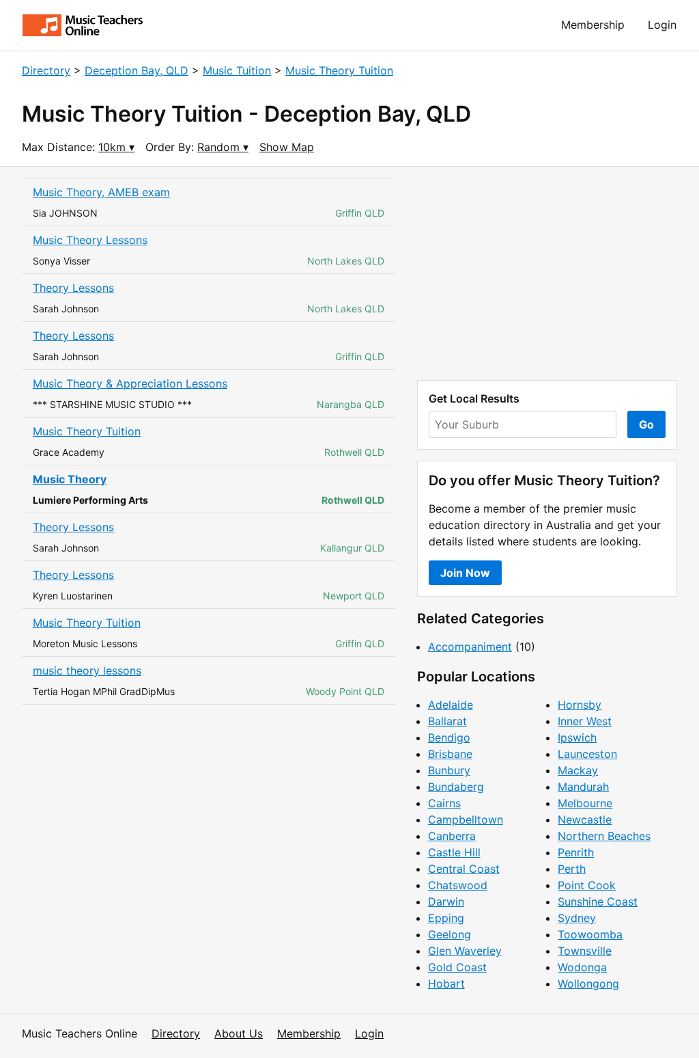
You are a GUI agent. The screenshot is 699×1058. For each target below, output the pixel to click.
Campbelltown (465, 819)
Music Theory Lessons (90, 240)
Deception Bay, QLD (136, 70)
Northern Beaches (604, 836)
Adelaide (450, 704)
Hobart (446, 983)
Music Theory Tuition (339, 70)
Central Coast (464, 869)
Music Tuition (237, 70)
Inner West (585, 721)
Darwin (446, 901)
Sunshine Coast (598, 901)
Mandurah (583, 787)
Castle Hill (454, 852)
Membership (593, 24)
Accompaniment (470, 646)
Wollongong (588, 983)
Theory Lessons (73, 288)
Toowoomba (590, 934)
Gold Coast (457, 967)
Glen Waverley (465, 951)
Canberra (452, 836)
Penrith (576, 852)
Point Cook (587, 885)
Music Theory (69, 479)
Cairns (444, 803)
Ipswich (577, 737)
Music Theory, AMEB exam (101, 192)
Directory (46, 70)
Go (646, 424)
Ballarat (447, 721)
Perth (572, 869)
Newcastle (585, 819)
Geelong (449, 934)
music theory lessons (87, 670)
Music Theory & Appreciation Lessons (130, 383)
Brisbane (450, 754)
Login (662, 24)
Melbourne (585, 803)
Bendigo (449, 737)
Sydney (577, 918)
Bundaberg (456, 787)
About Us (238, 1033)
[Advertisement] (547, 273)
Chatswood (457, 885)
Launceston (587, 754)
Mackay (578, 770)
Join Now (465, 573)
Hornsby (579, 704)
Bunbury (449, 770)
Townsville (585, 951)
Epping (446, 918)
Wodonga (582, 967)
